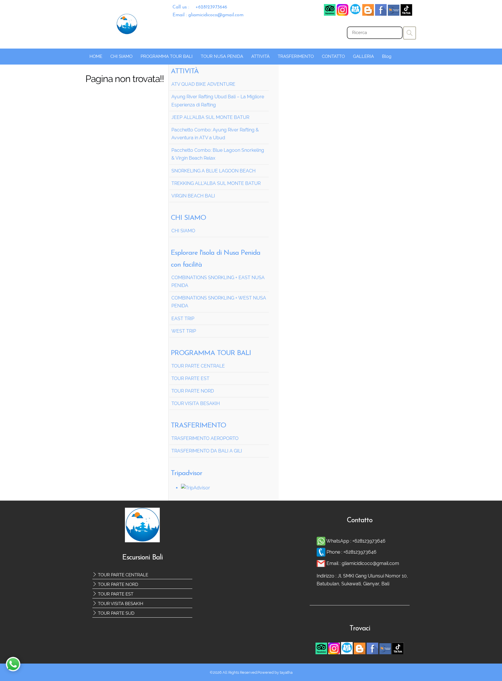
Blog (386, 56)
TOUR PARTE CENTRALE (122, 574)
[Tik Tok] (406, 14)
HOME (95, 56)
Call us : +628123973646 (200, 7)
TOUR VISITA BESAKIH (120, 603)
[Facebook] (355, 14)
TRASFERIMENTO (296, 56)
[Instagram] (342, 14)
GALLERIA (363, 56)
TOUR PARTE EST (115, 594)
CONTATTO (333, 56)
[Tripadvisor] (330, 14)
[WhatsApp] (321, 541)
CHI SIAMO (121, 56)
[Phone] (322, 552)
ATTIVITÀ (260, 56)
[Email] (322, 563)
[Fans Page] (393, 14)
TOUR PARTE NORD (117, 584)
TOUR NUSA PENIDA (222, 56)
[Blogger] (368, 14)
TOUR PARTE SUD (116, 613)
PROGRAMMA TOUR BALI (167, 56)
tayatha (286, 672)
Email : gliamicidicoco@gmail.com (208, 15)
